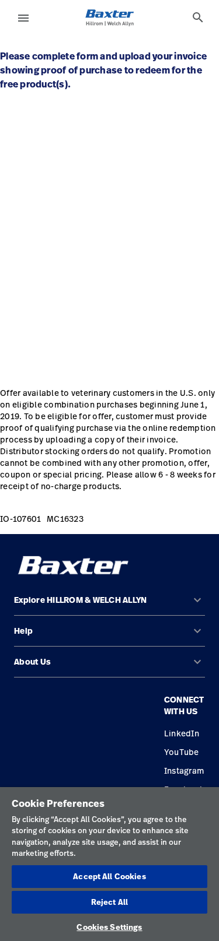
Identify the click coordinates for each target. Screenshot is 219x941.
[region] (109, 864)
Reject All (109, 902)
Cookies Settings (109, 927)
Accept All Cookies (109, 876)
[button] (109, 605)
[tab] (198, 17)
